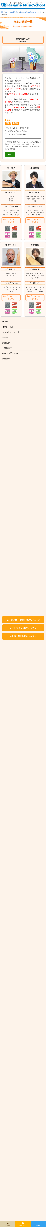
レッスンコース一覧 (10, 332)
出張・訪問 (21, 134)
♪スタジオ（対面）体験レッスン (23, 619)
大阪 (8, 131)
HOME (5, 321)
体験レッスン (8, 326)
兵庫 (25, 131)
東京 (8, 128)
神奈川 (14, 128)
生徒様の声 (7, 348)
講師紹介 (6, 342)
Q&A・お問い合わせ (11, 353)
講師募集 (6, 358)
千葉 (27, 128)
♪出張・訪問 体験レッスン (23, 636)
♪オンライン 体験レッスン (23, 628)
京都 (13, 131)
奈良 (19, 131)
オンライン (10, 134)
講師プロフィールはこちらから (11, 220)
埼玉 (21, 128)
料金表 (5, 337)
